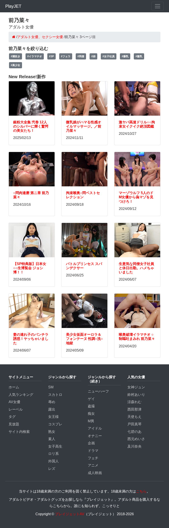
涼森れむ (134, 402)
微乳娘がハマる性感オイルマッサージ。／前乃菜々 (83, 126)
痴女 (91, 413)
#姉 (93, 56)
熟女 (51, 432)
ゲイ (91, 399)
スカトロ (55, 394)
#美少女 (15, 65)
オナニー (95, 436)
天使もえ (134, 417)
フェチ (93, 458)
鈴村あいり (136, 394)
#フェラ (65, 56)
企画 (91, 443)
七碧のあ (134, 432)
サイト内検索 (19, 432)
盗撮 (91, 406)
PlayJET (13, 6)
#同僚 (80, 56)
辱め (51, 402)
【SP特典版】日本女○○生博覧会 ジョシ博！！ (29, 268)
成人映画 (95, 473)
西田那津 (134, 409)
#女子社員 (109, 56)
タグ (12, 417)
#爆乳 (125, 56)
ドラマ (93, 450)
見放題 (14, 424)
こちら (141, 491)
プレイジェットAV (69, 514)
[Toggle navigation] (157, 6)
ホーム (14, 387)
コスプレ (55, 424)
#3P (51, 56)
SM (50, 387)
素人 (51, 439)
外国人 (53, 461)
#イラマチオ (34, 56)
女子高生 (55, 446)
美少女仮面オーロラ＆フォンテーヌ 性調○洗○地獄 (84, 339)
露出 (51, 409)
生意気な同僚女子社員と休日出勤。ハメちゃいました (136, 268)
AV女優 (14, 402)
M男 (91, 421)
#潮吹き (15, 56)
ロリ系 (53, 454)
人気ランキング (21, 394)
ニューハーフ (98, 391)
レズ (51, 469)
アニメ (93, 465)
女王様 (53, 417)
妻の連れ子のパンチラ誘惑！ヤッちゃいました (30, 339)
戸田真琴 (134, 424)
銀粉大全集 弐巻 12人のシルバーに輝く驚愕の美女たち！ (30, 126)
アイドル (95, 428)
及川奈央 (134, 446)
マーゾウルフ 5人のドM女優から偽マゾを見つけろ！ (136, 197)
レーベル (16, 409)
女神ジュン (136, 387)
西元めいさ (136, 439)
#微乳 (139, 56)
